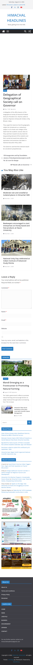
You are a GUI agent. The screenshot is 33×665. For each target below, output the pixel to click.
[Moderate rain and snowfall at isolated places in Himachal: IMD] (16, 175)
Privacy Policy (5, 594)
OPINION (6, 378)
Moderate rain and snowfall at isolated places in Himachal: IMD (16, 194)
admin (14, 109)
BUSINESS (4, 620)
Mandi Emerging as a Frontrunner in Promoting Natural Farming (16, 385)
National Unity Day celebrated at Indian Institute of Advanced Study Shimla (16, 260)
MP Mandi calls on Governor (19, 165)
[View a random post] (29, 31)
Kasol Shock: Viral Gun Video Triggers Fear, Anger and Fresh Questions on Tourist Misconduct (16, 466)
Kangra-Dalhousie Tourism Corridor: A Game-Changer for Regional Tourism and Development (15, 472)
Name (4, 312)
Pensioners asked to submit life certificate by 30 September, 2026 (16, 5)
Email (3, 320)
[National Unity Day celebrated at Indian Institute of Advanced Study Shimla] (16, 241)
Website (4, 328)
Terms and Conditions (8, 591)
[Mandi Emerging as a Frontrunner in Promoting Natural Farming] (16, 368)
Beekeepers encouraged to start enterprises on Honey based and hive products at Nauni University (16, 226)
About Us (4, 587)
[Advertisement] (16, 50)
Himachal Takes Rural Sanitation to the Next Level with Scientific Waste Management (22, 410)
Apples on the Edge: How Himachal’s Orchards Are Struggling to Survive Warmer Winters (15, 485)
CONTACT (4, 631)
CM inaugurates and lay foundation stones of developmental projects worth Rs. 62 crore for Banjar (17, 157)
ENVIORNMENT (5, 624)
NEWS (5, 90)
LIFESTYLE (4, 616)
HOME (3, 609)
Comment (5, 288)
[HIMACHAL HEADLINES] (3, 31)
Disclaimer (4, 598)
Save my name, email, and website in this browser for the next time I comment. (14, 341)
